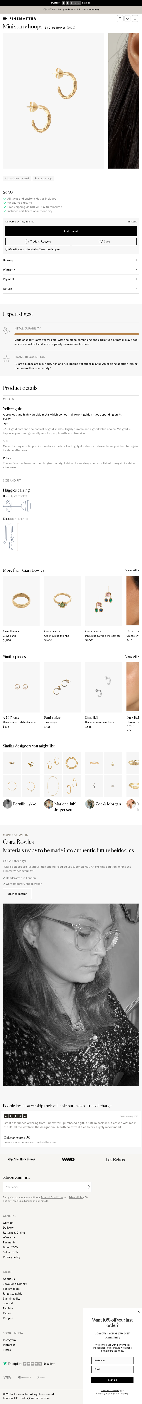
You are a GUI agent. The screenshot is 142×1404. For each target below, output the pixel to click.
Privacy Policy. (76, 1197)
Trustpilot (51, 1142)
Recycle (8, 1318)
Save (107, 241)
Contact (8, 1222)
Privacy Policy (11, 1257)
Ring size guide (12, 1293)
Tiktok (7, 1349)
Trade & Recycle (40, 241)
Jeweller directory (15, 1283)
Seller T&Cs (10, 1252)
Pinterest (9, 1344)
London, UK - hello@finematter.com (26, 1398)
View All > (132, 570)
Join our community (87, 9)
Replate (8, 1308)
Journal (8, 1303)
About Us (9, 1278)
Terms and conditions (110, 1391)
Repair (7, 1313)
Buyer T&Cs (10, 1247)
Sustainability (11, 1298)
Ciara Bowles (57, 27)
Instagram (9, 1340)
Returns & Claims (14, 1232)
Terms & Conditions (52, 1197)
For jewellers (11, 1288)
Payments (9, 1242)
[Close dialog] (139, 1311)
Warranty (9, 1237)
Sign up (112, 1380)
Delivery (8, 1227)
